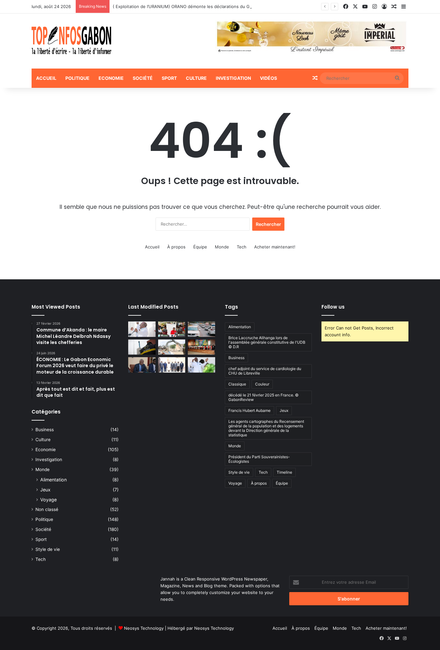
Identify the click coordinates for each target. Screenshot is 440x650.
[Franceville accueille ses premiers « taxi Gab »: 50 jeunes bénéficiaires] (201, 329)
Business (44, 429)
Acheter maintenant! (274, 246)
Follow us (333, 306)
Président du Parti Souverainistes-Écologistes (259, 459)
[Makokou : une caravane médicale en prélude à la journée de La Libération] (172, 329)
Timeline (284, 472)
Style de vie (47, 549)
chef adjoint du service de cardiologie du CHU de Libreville (264, 371)
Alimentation (53, 479)
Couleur (262, 384)
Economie (111, 78)
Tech (241, 246)
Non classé (46, 509)
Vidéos (268, 78)
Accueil (46, 78)
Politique (77, 78)
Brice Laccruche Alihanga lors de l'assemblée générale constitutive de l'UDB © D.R (266, 342)
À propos (176, 246)
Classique (237, 384)
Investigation (233, 78)
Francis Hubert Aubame (249, 410)
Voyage (48, 499)
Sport (169, 78)
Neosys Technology (144, 628)
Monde (222, 246)
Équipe (200, 246)
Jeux (45, 489)
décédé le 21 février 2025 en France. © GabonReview (263, 397)
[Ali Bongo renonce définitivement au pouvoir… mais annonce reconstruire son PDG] (201, 365)
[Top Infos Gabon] (71, 41)
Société (143, 78)
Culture (196, 78)
